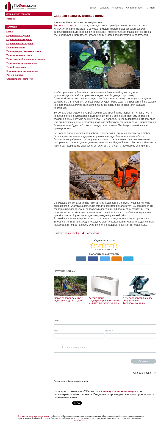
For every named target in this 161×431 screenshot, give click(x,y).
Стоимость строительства (19, 79)
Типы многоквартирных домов (22, 63)
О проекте (117, 7)
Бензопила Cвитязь (65, 25)
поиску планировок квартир (120, 391)
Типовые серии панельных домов (23, 51)
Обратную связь (80, 420)
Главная (92, 7)
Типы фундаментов (16, 67)
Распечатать (92, 233)
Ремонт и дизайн (15, 75)
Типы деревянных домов (19, 55)
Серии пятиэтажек (15, 47)
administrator (72, 233)
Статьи (151, 7)
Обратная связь (135, 7)
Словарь (104, 7)
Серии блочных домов (18, 35)
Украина (10, 19)
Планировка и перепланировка (22, 71)
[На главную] (20, 6)
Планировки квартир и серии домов (33, 416)
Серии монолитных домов (19, 43)
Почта (109, 330)
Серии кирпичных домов (19, 39)
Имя (56, 330)
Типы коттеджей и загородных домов (25, 59)
